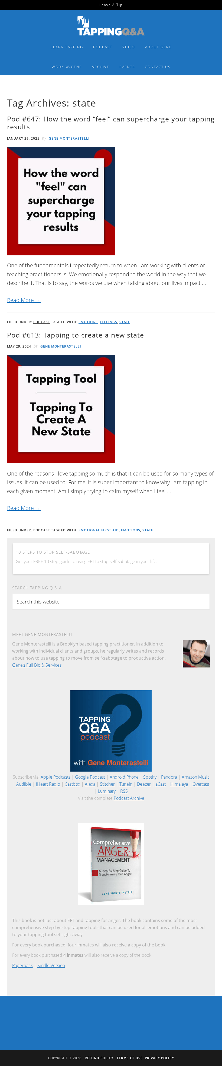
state (124, 322)
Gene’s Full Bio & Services (36, 665)
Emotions (88, 322)
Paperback (22, 965)
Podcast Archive (129, 798)
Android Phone (124, 777)
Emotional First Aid (99, 530)
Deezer (144, 784)
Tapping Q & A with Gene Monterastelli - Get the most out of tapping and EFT (111, 25)
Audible (23, 784)
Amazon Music (196, 777)
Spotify (149, 777)
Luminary (107, 791)
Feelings (108, 322)
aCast (160, 784)
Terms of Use (130, 1058)
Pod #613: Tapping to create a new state (75, 334)
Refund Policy (99, 1058)
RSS (124, 791)
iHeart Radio (48, 784)
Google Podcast (90, 777)
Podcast (41, 322)
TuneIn (125, 784)
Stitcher (107, 784)
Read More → (24, 300)
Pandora (169, 777)
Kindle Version (51, 965)
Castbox (72, 784)
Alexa (90, 784)
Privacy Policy (159, 1058)
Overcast (200, 784)
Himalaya (179, 784)
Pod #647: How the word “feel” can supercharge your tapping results (111, 122)
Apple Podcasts (55, 777)
